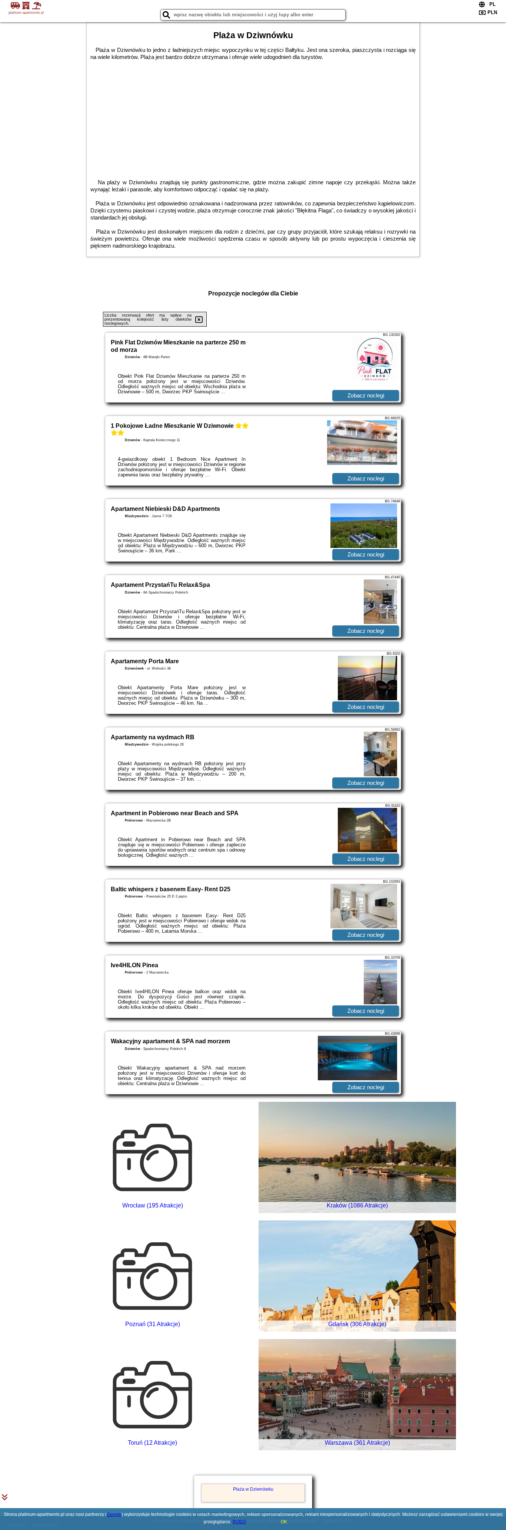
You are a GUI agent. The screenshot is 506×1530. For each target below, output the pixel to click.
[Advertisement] (253, 116)
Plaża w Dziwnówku (253, 1489)
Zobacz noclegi (365, 395)
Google (114, 1514)
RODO (239, 1521)
